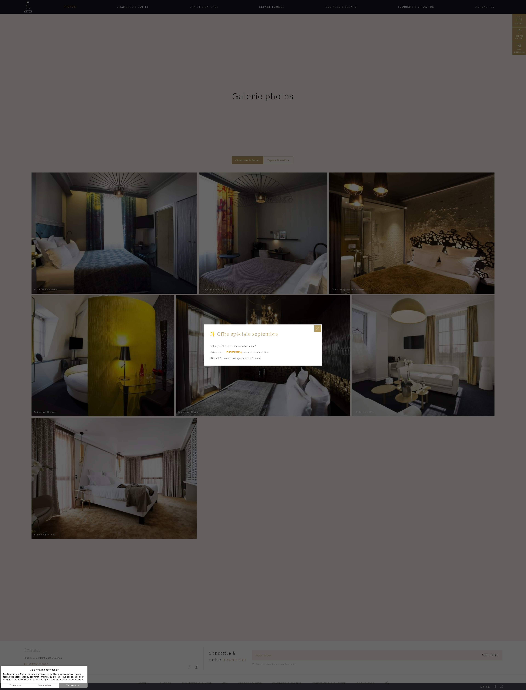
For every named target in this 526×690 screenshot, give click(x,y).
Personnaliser (44, 685)
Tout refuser (15, 685)
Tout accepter (73, 685)
